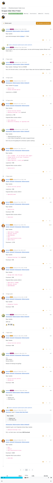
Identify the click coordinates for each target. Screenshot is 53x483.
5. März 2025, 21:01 (22, 353)
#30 (50, 410)
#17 (50, 129)
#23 (50, 267)
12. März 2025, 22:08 (22, 410)
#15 (50, 80)
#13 (50, 47)
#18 (50, 148)
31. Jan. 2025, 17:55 (22, 224)
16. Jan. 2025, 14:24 (23, 129)
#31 (50, 440)
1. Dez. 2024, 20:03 (22, 47)
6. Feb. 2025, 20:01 (21, 250)
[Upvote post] (46, 40)
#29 (50, 390)
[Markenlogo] (3, 3)
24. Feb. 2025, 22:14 (22, 297)
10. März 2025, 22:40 (22, 371)
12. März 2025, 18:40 (23, 390)
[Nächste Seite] (32, 470)
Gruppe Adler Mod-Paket (22, 412)
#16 (50, 103)
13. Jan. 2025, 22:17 (22, 103)
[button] (2, 481)
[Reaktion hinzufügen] (43, 40)
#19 (50, 179)
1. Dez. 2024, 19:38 (22, 29)
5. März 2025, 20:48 (22, 335)
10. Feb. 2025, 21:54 (22, 267)
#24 (50, 297)
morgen (16, 85)
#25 (50, 314)
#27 (50, 353)
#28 (50, 371)
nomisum (8, 29)
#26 (50, 335)
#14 (50, 62)
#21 (50, 224)
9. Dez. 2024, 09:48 (23, 62)
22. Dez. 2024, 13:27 (22, 80)
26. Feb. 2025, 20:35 (23, 314)
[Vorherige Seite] (20, 470)
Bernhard (8, 80)
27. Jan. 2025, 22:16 (22, 202)
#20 (50, 202)
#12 (50, 29)
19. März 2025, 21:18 (22, 440)
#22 (50, 250)
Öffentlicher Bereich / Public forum (16, 13)
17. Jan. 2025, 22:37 (22, 148)
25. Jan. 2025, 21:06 (22, 179)
